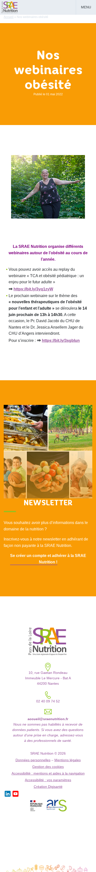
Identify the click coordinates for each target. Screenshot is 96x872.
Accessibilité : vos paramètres (48, 780)
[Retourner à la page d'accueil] (10, 7)
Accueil (9, 17)
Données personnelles (33, 760)
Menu (86, 7)
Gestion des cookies (48, 767)
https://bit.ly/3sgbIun (61, 340)
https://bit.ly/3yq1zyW (33, 289)
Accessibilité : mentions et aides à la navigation (48, 773)
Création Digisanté (48, 787)
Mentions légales (67, 760)
